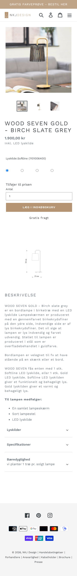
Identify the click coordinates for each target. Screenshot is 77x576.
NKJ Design (29, 552)
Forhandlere (12, 557)
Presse (38, 561)
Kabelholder (48, 557)
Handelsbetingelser (51, 552)
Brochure (64, 557)
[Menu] (69, 15)
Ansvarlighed (30, 557)
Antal (9, 189)
